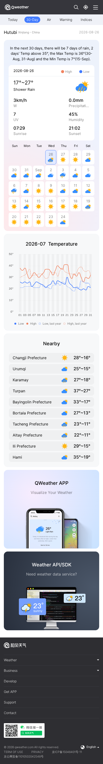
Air (49, 20)
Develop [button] (10, 681)
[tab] (51, 660)
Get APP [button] (10, 692)
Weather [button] (10, 660)
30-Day (32, 20)
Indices (86, 20)
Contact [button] (10, 713)
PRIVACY (37, 752)
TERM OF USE (13, 752)
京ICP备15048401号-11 (67, 752)
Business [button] (10, 671)
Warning (66, 20)
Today (13, 20)
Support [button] (10, 702)
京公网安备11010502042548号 (24, 756)
